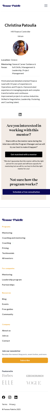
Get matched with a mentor (24, 154)
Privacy (12, 404)
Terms (4, 404)
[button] (45, 6)
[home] (20, 5)
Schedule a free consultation (26, 192)
